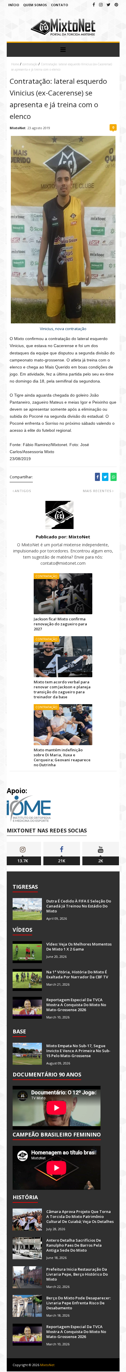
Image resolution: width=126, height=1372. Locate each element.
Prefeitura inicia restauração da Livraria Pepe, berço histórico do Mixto (77, 1274)
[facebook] (93, 4)
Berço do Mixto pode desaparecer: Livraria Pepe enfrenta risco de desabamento (78, 1302)
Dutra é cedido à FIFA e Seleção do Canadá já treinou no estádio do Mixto (78, 906)
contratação (30, 64)
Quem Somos (35, 5)
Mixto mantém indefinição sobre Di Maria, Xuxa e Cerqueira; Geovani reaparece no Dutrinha (62, 757)
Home (15, 64)
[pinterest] (116, 4)
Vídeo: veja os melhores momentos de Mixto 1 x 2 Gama (79, 946)
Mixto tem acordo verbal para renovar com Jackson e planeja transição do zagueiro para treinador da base (62, 689)
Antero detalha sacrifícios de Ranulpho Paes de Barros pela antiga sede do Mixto (74, 1245)
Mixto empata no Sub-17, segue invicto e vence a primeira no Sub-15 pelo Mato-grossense (78, 1050)
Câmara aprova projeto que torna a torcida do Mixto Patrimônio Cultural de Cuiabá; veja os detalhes (80, 1216)
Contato (59, 5)
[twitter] (108, 4)
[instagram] (101, 4)
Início (13, 5)
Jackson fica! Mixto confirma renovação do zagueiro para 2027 (60, 624)
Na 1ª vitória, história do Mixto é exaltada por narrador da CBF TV (77, 974)
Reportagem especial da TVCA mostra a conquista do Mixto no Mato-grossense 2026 (76, 1004)
